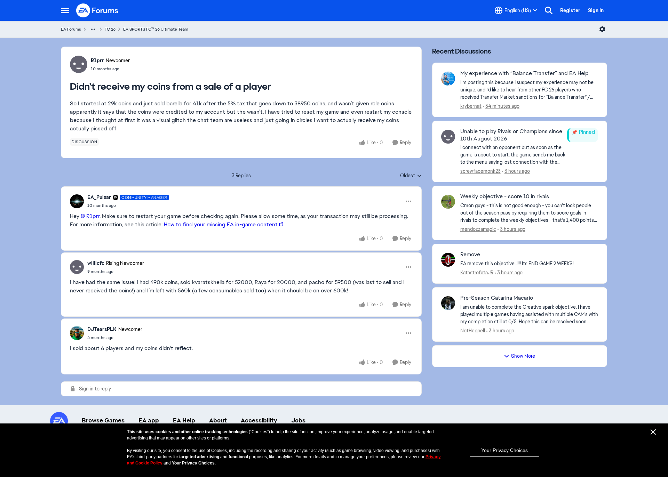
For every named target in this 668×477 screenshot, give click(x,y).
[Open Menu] (602, 29)
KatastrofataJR (476, 272)
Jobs (298, 420)
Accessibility (259, 420)
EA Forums (71, 29)
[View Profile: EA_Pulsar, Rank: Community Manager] (77, 201)
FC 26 (110, 29)
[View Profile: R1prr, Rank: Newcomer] (78, 64)
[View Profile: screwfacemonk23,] (448, 137)
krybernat (471, 106)
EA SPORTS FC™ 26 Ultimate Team (155, 29)
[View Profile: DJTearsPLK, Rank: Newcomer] (77, 333)
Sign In (596, 10)
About (218, 420)
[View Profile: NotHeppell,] (448, 303)
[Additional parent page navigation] (93, 29)
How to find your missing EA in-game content (221, 224)
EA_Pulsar (99, 197)
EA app (148, 420)
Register (570, 10)
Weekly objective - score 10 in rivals (504, 196)
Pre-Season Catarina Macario (496, 297)
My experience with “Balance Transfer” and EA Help (524, 73)
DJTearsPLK (102, 329)
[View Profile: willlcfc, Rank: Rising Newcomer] (77, 267)
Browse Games (103, 420)
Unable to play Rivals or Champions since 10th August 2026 (511, 135)
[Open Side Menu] (65, 10)
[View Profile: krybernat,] (448, 79)
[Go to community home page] (97, 10)
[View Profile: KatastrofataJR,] (448, 260)
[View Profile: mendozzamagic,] (448, 202)
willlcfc (95, 263)
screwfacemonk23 (480, 171)
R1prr (97, 60)
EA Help (184, 420)
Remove (470, 254)
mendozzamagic (478, 229)
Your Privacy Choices (504, 450)
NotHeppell (472, 331)
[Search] (548, 10)
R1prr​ (93, 216)
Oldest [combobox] (411, 175)
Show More (523, 356)
